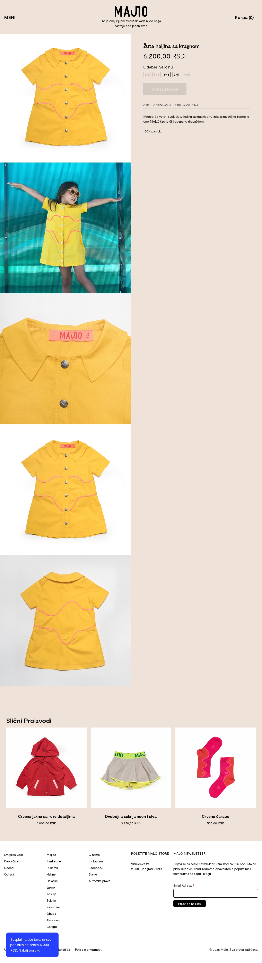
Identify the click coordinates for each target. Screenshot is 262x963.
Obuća (51, 913)
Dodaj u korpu (164, 88)
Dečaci (9, 868)
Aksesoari (53, 920)
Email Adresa (183, 885)
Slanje (93, 874)
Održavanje (162, 105)
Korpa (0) (244, 17)
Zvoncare (53, 907)
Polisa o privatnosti (88, 949)
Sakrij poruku (29, 950)
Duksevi (52, 868)
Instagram (96, 861)
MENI (9, 17)
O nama (94, 854)
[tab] (147, 105)
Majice (51, 854)
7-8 (176, 74)
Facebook (96, 868)
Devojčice (11, 861)
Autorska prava (99, 881)
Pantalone (53, 861)
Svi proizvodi (13, 854)
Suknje (51, 900)
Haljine (51, 874)
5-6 (166, 74)
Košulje (51, 894)
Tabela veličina (186, 105)
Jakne (50, 887)
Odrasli (9, 874)
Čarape (51, 926)
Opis (146, 105)
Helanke (52, 881)
